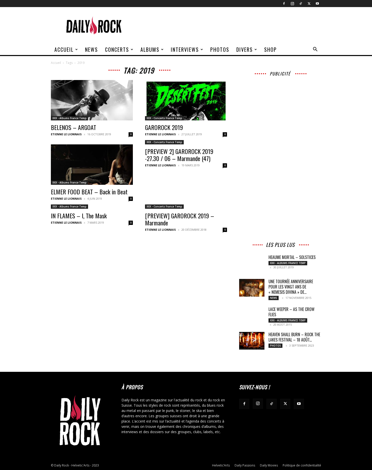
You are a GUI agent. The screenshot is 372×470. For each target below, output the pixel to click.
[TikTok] (300, 3)
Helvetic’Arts (221, 465)
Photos (219, 49)
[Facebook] (284, 3)
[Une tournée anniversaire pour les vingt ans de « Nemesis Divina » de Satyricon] (251, 288)
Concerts (117, 49)
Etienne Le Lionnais (66, 134)
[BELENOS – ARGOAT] (92, 100)
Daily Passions (245, 465)
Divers (244, 49)
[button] (315, 49)
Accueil (64, 49)
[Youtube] (317, 3)
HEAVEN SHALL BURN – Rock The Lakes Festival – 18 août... (294, 337)
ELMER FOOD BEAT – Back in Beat (89, 191)
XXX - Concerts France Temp (164, 118)
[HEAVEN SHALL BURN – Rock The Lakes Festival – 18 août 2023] (251, 341)
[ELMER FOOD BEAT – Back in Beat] (92, 164)
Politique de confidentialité (302, 465)
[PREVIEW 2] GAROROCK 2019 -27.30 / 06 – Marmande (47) (179, 155)
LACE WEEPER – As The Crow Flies (291, 312)
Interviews (185, 49)
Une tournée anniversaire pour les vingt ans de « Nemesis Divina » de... (290, 286)
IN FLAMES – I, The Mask (79, 215)
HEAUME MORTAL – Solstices (292, 257)
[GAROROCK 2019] (186, 100)
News (91, 49)
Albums (149, 49)
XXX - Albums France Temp (69, 118)
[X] (309, 3)
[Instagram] (292, 3)
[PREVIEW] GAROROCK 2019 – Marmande (179, 219)
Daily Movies (269, 465)
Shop (270, 49)
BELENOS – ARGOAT (73, 127)
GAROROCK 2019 (164, 127)
